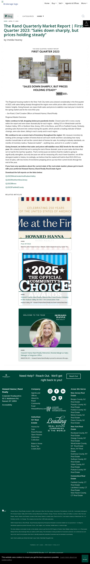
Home (46, 3)
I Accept (85, 558)
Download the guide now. (46, 538)
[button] (74, 376)
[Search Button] (83, 16)
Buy (54, 4)
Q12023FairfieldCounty (14, 187)
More (84, 4)
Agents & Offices (72, 3)
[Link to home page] (11, 3)
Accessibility (7, 405)
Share (87, 25)
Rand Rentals (36, 432)
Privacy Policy (52, 545)
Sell (61, 4)
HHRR (5, 21)
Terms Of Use (36, 545)
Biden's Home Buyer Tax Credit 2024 (36, 446)
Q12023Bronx (10, 184)
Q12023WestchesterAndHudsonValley (20, 176)
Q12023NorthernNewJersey (16, 180)
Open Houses (36, 435)
